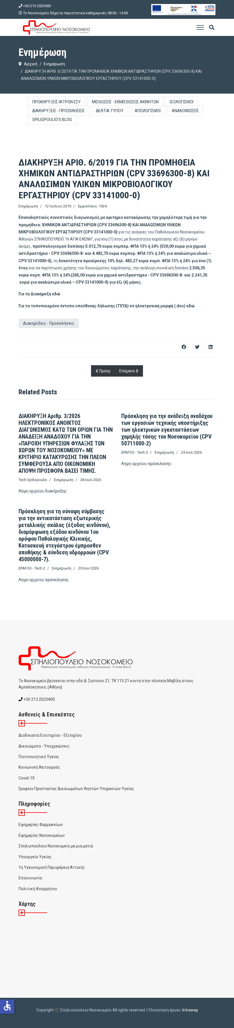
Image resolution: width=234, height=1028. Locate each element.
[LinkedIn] (210, 347)
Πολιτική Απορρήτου (38, 888)
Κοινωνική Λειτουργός (39, 767)
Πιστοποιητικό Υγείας (39, 756)
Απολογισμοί (148, 110)
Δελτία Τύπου (110, 110)
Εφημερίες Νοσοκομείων (42, 835)
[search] (211, 28)
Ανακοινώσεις (185, 110)
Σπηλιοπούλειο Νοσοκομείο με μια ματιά (56, 846)
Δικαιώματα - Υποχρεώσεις (44, 746)
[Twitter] (197, 347)
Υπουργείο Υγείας (35, 857)
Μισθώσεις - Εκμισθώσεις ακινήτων (125, 102)
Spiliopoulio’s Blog (52, 119)
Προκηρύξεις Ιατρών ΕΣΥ (56, 102)
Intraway (190, 1010)
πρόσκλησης (160, 463)
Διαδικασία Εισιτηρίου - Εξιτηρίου (50, 735)
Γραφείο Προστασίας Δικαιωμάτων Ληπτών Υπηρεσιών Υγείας (76, 788)
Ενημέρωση (28, 206)
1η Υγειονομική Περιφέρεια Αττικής (52, 867)
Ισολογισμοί (181, 102)
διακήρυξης (56, 491)
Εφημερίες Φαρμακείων (41, 824)
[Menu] (200, 27)
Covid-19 (27, 778)
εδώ (56, 294)
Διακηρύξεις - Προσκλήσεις (58, 110)
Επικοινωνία (30, 878)
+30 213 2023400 (37, 6)
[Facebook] (184, 347)
